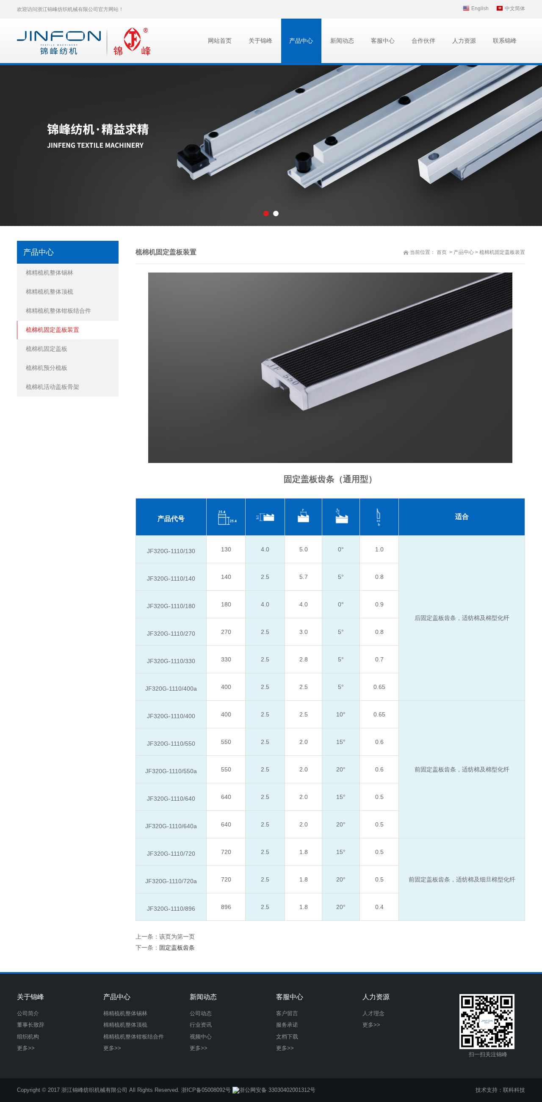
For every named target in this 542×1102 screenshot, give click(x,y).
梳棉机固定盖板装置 (502, 252)
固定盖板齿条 (177, 947)
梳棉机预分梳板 (46, 367)
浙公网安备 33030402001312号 (277, 1090)
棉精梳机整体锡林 (49, 272)
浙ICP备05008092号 (206, 1090)
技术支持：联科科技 (500, 1090)
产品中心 (464, 252)
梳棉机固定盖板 (46, 348)
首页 (442, 252)
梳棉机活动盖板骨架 (52, 386)
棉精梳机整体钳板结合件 (58, 310)
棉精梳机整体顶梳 (49, 291)
